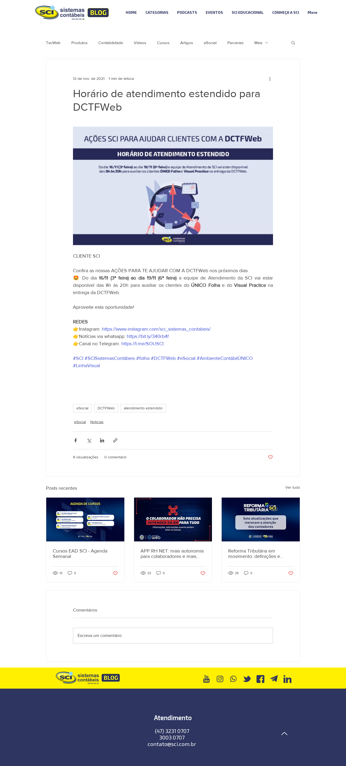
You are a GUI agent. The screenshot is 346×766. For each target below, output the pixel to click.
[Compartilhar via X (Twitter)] (88, 440)
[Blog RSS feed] (336, 12)
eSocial (210, 42)
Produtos (79, 42)
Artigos (186, 42)
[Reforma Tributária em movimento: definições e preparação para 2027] (261, 519)
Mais (258, 42)
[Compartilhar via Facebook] (75, 440)
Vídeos (140, 42)
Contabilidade (110, 42)
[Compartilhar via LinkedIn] (102, 440)
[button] (293, 42)
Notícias (97, 422)
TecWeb (53, 42)
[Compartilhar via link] (115, 440)
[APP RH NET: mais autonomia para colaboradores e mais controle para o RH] (173, 519)
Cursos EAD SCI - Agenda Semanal (80, 553)
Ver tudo (292, 487)
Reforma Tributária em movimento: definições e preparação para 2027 (254, 553)
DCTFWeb (106, 408)
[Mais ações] (270, 78)
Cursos (163, 42)
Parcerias (235, 42)
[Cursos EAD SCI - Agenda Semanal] (85, 519)
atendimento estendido (143, 408)
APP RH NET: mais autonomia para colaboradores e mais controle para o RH (172, 553)
